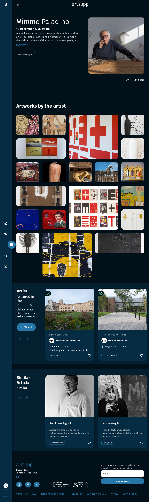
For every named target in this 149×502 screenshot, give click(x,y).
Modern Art (54, 355)
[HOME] (6, 223)
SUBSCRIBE (122, 481)
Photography (107, 443)
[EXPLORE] (6, 233)
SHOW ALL (26, 327)
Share (141, 80)
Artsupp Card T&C (96, 493)
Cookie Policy (130, 493)
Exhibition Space (109, 355)
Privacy (114, 493)
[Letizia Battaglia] (122, 396)
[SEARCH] (6, 256)
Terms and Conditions (52, 493)
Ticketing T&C (75, 493)
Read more (22, 45)
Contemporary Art (25, 55)
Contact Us (22, 493)
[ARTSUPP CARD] (6, 266)
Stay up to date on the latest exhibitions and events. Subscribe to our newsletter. (120, 466)
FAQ (34, 493)
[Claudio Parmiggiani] (69, 396)
